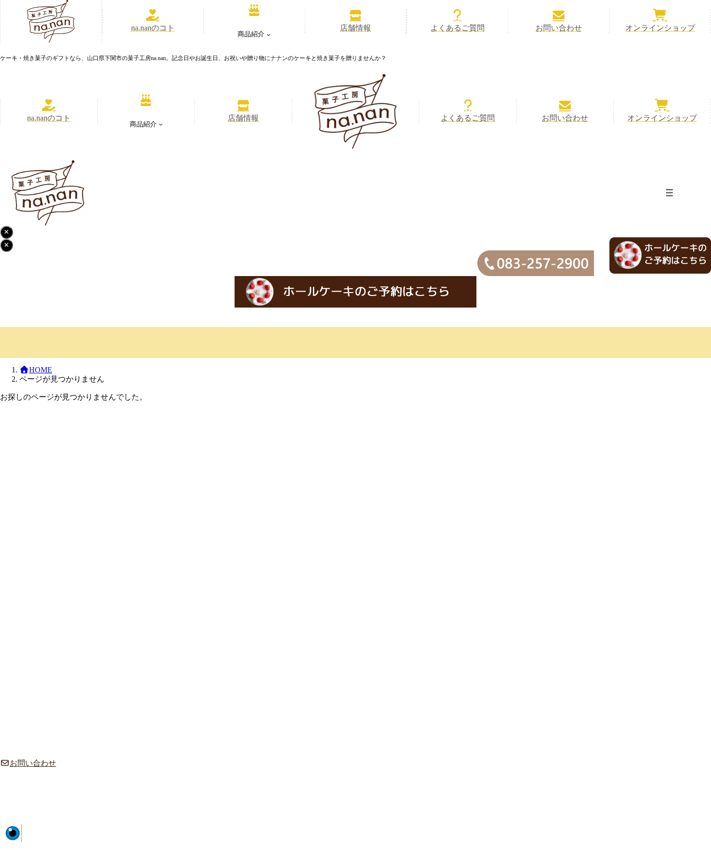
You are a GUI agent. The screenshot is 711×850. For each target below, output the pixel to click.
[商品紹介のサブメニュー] (268, 34)
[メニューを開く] (669, 193)
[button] (153, 21)
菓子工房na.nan (623, 829)
